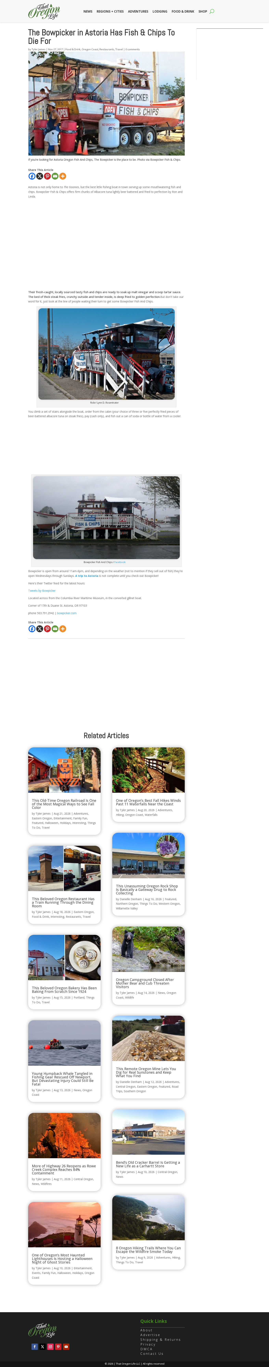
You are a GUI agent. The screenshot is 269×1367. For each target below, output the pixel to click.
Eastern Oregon (42, 818)
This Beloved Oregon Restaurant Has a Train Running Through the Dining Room (63, 902)
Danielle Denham (131, 899)
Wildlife (129, 997)
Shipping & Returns (160, 1339)
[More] (62, 176)
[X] (39, 176)
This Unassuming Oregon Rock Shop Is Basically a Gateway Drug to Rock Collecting (147, 889)
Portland (79, 997)
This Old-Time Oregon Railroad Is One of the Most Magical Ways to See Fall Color (64, 804)
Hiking (120, 815)
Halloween (51, 823)
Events (36, 1273)
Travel (119, 49)
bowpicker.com (66, 613)
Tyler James (38, 49)
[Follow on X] (42, 1347)
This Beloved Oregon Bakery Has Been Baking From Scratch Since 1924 (64, 990)
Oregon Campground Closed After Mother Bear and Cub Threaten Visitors (145, 983)
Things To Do (148, 903)
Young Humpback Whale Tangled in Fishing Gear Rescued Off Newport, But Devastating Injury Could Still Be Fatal (63, 1078)
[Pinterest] (47, 176)
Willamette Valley (127, 908)
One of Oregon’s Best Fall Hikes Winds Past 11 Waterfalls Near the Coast (148, 802)
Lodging (160, 11)
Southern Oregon (135, 1091)
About (146, 1330)
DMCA (146, 1349)
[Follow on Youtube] (66, 1347)
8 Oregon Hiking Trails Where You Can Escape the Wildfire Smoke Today (148, 1250)
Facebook (119, 562)
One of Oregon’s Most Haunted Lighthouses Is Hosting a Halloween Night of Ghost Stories (62, 1258)
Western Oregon (169, 903)
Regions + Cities (110, 11)
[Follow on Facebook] (35, 1347)
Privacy (148, 1344)
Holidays (65, 823)
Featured (37, 823)
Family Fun (80, 818)
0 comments (132, 49)
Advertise (150, 1335)
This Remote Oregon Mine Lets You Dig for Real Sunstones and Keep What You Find (146, 1072)
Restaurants (106, 49)
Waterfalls (151, 815)
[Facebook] (32, 176)
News (87, 11)
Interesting (79, 823)
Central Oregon (83, 1179)
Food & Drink (183, 11)
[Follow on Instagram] (50, 1347)
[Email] (55, 176)
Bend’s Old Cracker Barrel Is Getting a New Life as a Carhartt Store (148, 1164)
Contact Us (152, 1353)
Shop (203, 11)
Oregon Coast (90, 49)
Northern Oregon (127, 903)
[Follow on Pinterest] (58, 1347)
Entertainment (63, 818)
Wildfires (46, 1184)
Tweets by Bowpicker (42, 590)
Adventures (138, 11)
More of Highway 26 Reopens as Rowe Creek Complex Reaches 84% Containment (64, 1169)
